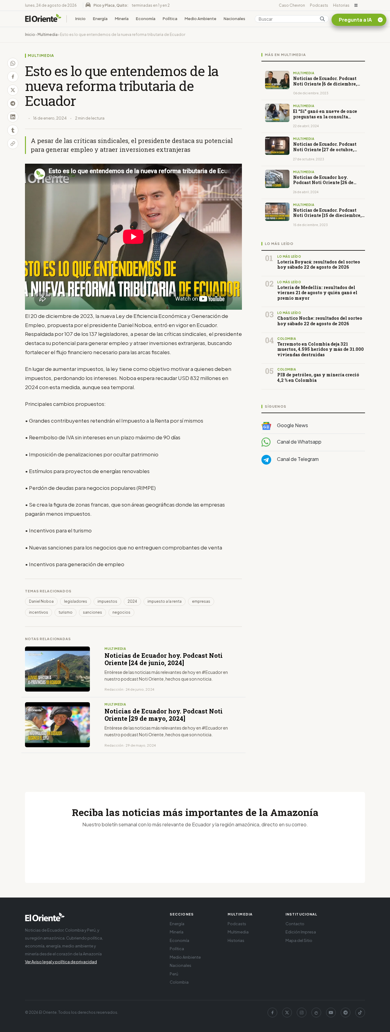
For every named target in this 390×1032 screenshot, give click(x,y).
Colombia (179, 982)
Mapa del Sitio (298, 940)
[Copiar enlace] (12, 143)
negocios (121, 612)
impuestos (107, 601)
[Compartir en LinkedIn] (12, 116)
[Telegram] (345, 1012)
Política (170, 18)
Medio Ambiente (200, 18)
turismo (65, 612)
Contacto (294, 923)
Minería (122, 18)
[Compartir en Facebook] (12, 76)
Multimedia (47, 34)
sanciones (92, 612)
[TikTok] (360, 1012)
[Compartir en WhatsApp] (12, 63)
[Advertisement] (313, 530)
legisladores (75, 601)
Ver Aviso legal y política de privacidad (61, 961)
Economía (145, 18)
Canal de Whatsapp (298, 441)
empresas (201, 601)
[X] (287, 1012)
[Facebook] (272, 1012)
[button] (356, 5)
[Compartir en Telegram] (12, 103)
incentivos (38, 612)
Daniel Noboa (41, 601)
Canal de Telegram (297, 459)
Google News (292, 425)
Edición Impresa (300, 931)
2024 (132, 601)
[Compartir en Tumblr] (12, 130)
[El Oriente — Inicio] (43, 18)
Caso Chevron (292, 5)
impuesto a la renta (164, 601)
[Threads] (316, 1012)
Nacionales (234, 18)
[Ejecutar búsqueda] (322, 18)
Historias (341, 5)
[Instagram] (302, 1012)
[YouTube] (331, 1012)
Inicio (80, 18)
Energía (100, 18)
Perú (174, 973)
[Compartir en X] (12, 90)
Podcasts (319, 5)
